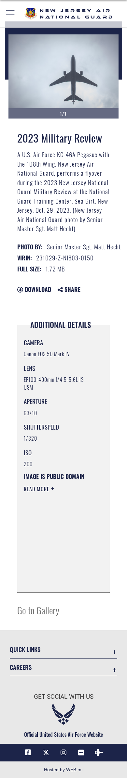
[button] (10, 14)
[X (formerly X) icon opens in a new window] (46, 753)
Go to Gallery (38, 610)
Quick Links (25, 649)
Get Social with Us (63, 696)
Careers (21, 667)
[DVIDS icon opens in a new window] (99, 753)
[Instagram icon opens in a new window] (63, 753)
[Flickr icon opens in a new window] (81, 753)
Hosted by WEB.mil (63, 769)
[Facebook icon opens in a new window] (28, 753)
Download (37, 289)
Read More (37, 489)
